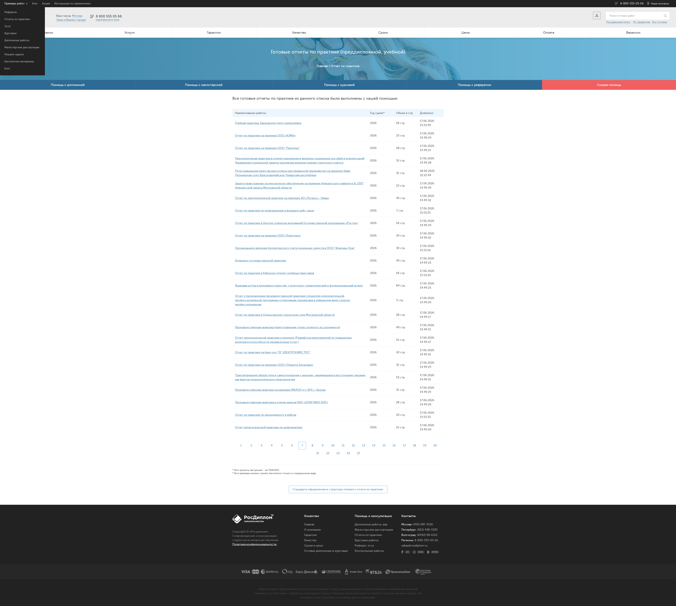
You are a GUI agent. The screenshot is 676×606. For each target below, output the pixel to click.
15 (384, 445)
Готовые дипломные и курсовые (326, 550)
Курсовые (10, 33)
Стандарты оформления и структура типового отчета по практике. (338, 489)
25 (358, 453)
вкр (385, 524)
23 (338, 453)
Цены (465, 32)
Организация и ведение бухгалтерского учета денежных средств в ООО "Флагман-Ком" (295, 248)
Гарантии (214, 32)
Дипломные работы (16, 40)
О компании (312, 529)
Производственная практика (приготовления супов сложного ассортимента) (287, 327)
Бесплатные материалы (19, 61)
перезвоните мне (107, 19)
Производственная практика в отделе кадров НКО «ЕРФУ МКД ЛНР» (281, 402)
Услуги (129, 32)
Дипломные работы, (369, 524)
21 (317, 453)
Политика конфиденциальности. (254, 544)
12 (353, 445)
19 (424, 445)
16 (394, 445)
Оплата (548, 32)
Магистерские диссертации (21, 47)
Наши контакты (660, 3)
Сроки (383, 32)
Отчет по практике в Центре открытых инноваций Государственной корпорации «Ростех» (296, 223)
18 (414, 445)
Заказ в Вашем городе (71, 19)
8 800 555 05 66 (109, 16)
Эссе (7, 26)
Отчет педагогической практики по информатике (268, 427)
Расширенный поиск (618, 22)
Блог (7, 68)
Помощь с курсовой (339, 85)
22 (327, 453)
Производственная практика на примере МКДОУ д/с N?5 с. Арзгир (280, 389)
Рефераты (10, 12)
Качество (299, 32)
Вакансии (633, 32)
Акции (46, 3)
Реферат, (361, 545)
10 (332, 445)
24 (348, 453)
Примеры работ (14, 3)
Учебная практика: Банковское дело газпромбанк (268, 123)
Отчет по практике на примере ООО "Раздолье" (267, 148)
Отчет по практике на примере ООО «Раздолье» (268, 235)
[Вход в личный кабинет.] (597, 15)
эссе (371, 545)
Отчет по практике (345, 66)
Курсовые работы (366, 540)
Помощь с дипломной (68, 85)
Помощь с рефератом (474, 85)
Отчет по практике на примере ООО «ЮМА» (265, 135)
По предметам (641, 22)
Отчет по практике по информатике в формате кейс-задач (274, 210)
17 (404, 445)
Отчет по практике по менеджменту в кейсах (265, 415)
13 (363, 445)
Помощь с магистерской (204, 85)
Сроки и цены (313, 545)
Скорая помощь (609, 85)
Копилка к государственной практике (260, 260)
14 (373, 445)
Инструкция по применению (72, 3)
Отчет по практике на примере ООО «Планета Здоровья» (274, 364)
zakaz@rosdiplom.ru (414, 545)
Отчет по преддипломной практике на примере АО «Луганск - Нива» (282, 198)
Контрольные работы (369, 550)
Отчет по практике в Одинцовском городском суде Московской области (285, 314)
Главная (322, 66)
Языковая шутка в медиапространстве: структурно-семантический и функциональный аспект (299, 285)
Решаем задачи (14, 54)
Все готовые (659, 22)
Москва (77, 15)
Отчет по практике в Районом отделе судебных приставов (274, 273)
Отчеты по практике (17, 19)
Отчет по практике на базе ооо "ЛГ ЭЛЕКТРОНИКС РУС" (273, 352)
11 (343, 445)
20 (435, 445)
